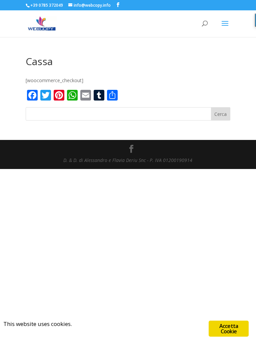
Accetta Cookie (228, 328)
